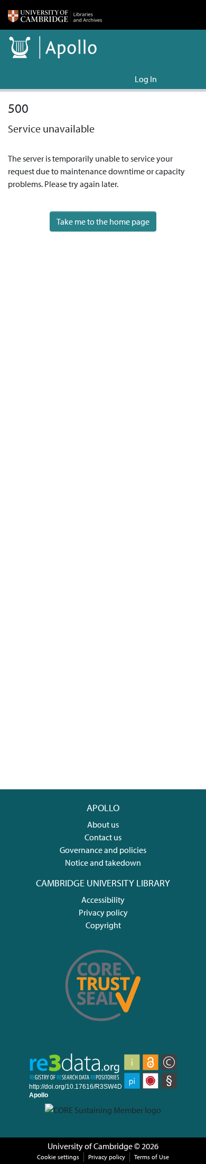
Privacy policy (103, 912)
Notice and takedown (103, 862)
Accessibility (103, 899)
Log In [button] (146, 79)
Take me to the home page (103, 221)
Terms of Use (151, 1157)
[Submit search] (109, 79)
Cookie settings (58, 1157)
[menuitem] (125, 79)
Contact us (103, 837)
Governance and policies (103, 850)
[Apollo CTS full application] (103, 1027)
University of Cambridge (90, 1146)
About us (103, 824)
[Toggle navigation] (183, 79)
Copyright (103, 925)
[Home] (55, 14)
